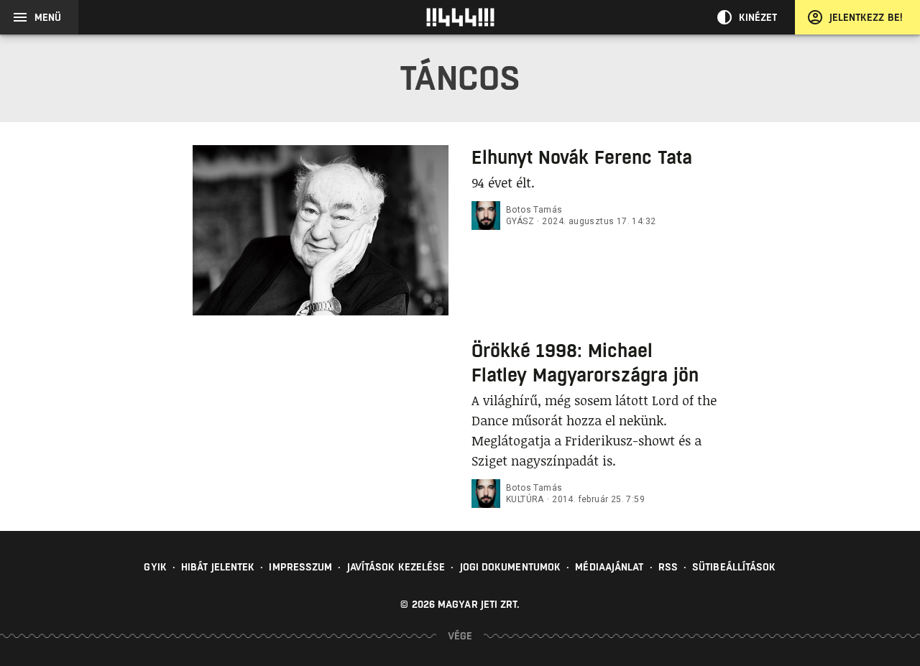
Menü (47, 17)
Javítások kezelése (396, 567)
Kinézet (758, 17)
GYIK (155, 567)
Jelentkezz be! (866, 17)
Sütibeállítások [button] (734, 567)
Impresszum (300, 567)
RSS (668, 567)
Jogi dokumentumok (510, 567)
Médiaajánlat (609, 567)
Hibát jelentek (217, 567)
